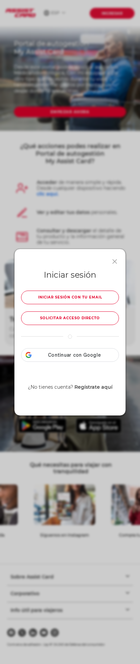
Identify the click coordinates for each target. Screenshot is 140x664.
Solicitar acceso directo (70, 318)
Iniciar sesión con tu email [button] (70, 297)
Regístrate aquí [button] (93, 387)
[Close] (114, 261)
